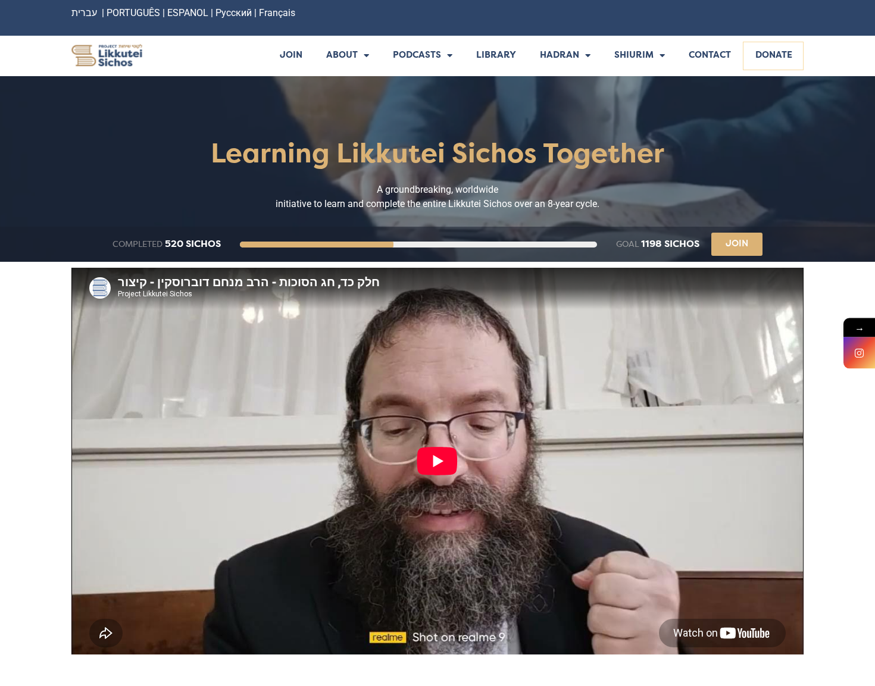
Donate (773, 55)
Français (277, 12)
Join (291, 55)
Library (496, 55)
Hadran (559, 55)
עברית (84, 12)
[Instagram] (859, 352)
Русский (234, 12)
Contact (710, 55)
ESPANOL (187, 12)
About (342, 55)
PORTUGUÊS (133, 12)
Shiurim (634, 55)
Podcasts (417, 55)
